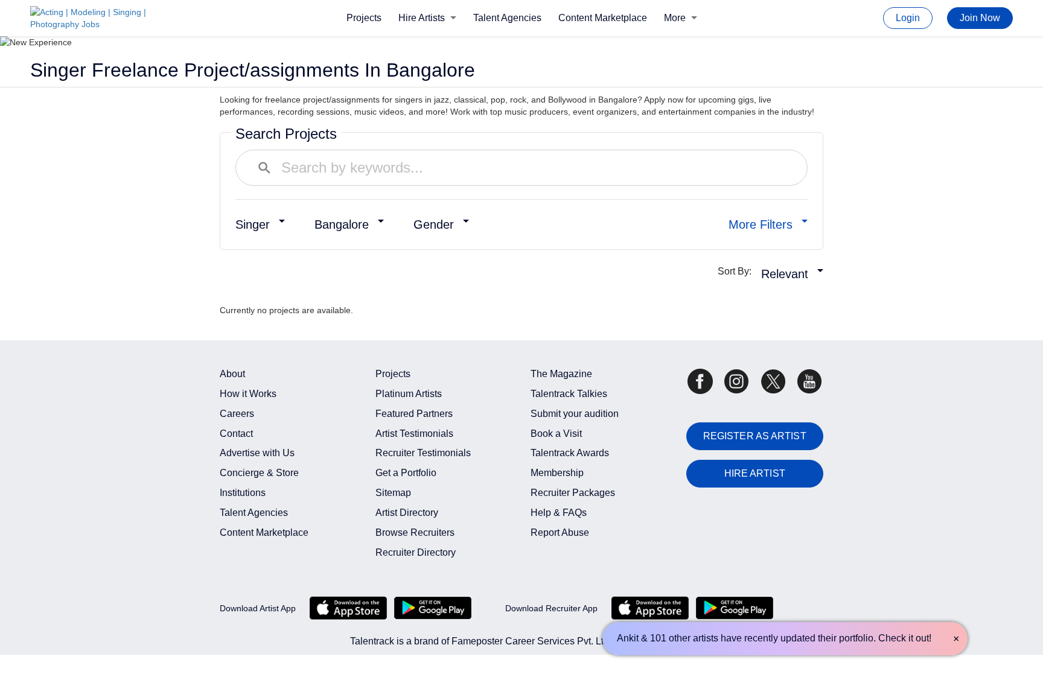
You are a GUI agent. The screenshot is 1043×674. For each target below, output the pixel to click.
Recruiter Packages (573, 493)
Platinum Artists (408, 394)
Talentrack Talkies (569, 394)
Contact (236, 433)
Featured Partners (414, 414)
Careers (237, 414)
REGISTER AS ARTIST (754, 436)
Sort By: (738, 271)
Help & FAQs (559, 512)
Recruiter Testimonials (423, 453)
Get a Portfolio (405, 473)
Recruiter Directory (415, 552)
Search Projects (286, 134)
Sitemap (393, 493)
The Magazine (561, 374)
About (232, 374)
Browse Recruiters (415, 532)
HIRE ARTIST (754, 473)
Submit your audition (575, 414)
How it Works (248, 394)
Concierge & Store (259, 473)
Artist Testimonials (414, 433)
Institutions (243, 493)
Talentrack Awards (570, 453)
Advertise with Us (257, 453)
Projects (363, 18)
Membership (557, 473)
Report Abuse (560, 532)
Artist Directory (406, 512)
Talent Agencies (507, 18)
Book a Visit (556, 433)
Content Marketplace (602, 18)
